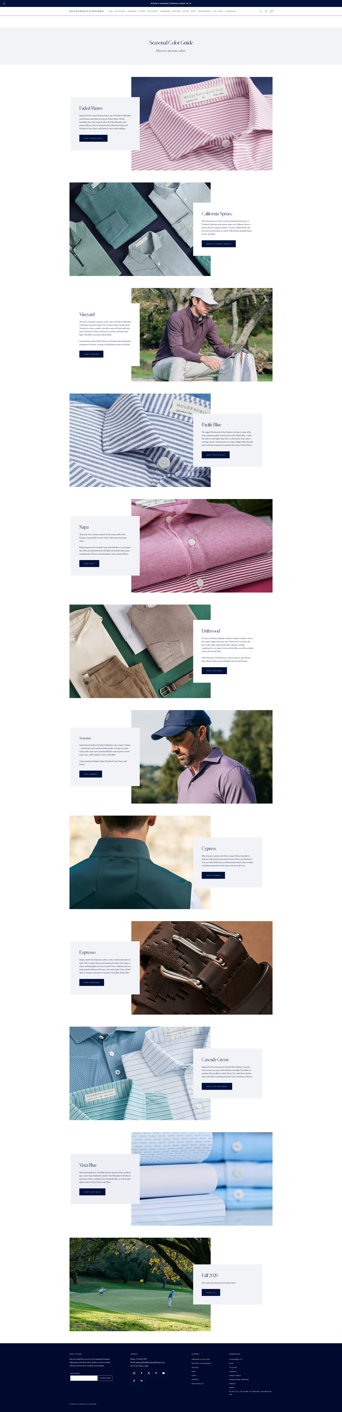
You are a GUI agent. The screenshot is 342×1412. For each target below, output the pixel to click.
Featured (132, 11)
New (111, 11)
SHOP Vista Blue (92, 1192)
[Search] (261, 11)
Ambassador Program (239, 1379)
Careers (233, 1371)
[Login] (266, 11)
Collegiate (120, 11)
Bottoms (176, 11)
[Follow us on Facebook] (141, 1373)
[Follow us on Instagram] (134, 1373)
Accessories (204, 11)
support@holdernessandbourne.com (150, 1363)
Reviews (195, 1367)
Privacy (232, 1384)
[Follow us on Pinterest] (156, 1373)
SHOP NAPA (89, 563)
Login (194, 1375)
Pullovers (152, 11)
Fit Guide (233, 1367)
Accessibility (198, 1384)
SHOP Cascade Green (217, 1086)
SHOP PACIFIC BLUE (215, 455)
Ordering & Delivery (201, 1359)
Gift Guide (218, 11)
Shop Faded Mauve (93, 138)
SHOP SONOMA (90, 774)
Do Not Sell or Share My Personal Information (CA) (250, 1392)
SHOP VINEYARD (91, 354)
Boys (193, 11)
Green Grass (235, 1375)
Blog (231, 1363)
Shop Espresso (91, 982)
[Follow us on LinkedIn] (141, 1380)
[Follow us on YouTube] (163, 1373)
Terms (231, 1388)
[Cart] (271, 11)
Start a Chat (143, 1366)
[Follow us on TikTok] (134, 1380)
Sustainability (235, 1359)
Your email (75, 1373)
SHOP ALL (210, 1292)
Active (186, 11)
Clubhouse (230, 11)
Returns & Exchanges (201, 1363)
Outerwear (165, 11)
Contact (195, 1379)
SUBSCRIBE (105, 1378)
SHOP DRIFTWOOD (214, 671)
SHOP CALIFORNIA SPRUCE (218, 244)
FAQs (194, 1371)
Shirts (142, 11)
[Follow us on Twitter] (149, 1373)
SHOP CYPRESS (213, 875)
